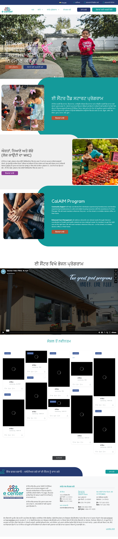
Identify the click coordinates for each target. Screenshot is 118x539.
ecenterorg (12, 384)
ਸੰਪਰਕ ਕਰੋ (67, 10)
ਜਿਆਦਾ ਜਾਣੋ (59, 118)
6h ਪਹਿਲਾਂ (18, 384)
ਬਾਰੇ (39, 10)
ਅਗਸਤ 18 (109, 447)
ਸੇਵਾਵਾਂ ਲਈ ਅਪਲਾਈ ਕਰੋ (35, 67)
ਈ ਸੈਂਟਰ (11, 382)
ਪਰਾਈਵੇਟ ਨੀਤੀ (110, 529)
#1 (73, 357)
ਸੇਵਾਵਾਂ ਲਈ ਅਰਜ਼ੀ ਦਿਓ (104, 10)
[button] (54, 76)
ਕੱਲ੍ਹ (40, 367)
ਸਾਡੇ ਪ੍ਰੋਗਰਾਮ (52, 10)
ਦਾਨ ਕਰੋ (84, 10)
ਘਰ (33, 10)
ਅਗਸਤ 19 (18, 430)
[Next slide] (115, 46)
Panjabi (63, 3)
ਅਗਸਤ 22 (109, 400)
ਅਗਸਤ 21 (41, 413)
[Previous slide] (2, 46)
